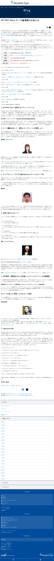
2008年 (3, 475)
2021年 (3, 437)
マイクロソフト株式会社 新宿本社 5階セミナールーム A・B (28, 55)
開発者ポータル (5, 522)
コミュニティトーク (5, 411)
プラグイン (3, 408)
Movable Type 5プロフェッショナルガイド (37, 323)
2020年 (3, 440)
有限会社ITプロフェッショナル (24, 259)
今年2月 (9, 34)
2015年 (3, 455)
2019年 (3, 443)
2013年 (3, 461)
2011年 (3, 467)
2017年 (3, 449)
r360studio (8, 139)
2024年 (3, 428)
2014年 (3, 458)
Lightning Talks (9, 99)
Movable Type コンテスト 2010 (18, 40)
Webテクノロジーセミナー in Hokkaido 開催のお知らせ (19, 395)
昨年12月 (4, 34)
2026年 (3, 422)
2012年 (3, 464)
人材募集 (3, 510)
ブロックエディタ (5, 405)
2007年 (3, 478)
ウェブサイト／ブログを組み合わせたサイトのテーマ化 (19, 82)
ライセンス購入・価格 (5, 544)
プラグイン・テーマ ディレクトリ (7, 530)
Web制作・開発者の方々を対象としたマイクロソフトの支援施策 (21, 90)
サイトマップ (4, 503)
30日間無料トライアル (5, 546)
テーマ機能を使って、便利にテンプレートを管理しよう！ (19, 77)
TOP (2, 7)
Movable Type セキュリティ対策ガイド (10, 527)
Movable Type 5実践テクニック (13, 272)
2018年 (3, 446)
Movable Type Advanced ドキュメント (10, 520)
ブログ (5, 7)
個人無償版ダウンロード (6, 549)
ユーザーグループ (5, 498)
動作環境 (4, 525)
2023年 (3, 431)
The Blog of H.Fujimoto (36, 209)
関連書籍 (4, 497)
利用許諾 (4, 539)
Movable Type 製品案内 (6, 543)
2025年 (3, 425)
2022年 (3, 434)
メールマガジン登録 (5, 508)
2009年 (3, 472)
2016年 (3, 452)
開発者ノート (4, 414)
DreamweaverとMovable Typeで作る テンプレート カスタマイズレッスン (23, 170)
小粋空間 (16, 318)
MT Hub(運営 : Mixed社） (6, 532)
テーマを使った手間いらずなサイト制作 (15, 94)
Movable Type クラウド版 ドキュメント (10, 519)
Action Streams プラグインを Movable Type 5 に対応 (19, 393)
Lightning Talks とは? (30, 49)
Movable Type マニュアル (7, 517)
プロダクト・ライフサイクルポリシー (9, 500)
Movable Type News (5, 507)
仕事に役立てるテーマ (11, 84)
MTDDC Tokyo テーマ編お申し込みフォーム (11, 385)
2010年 (3, 469)
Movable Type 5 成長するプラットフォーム (16, 72)
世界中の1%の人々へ (36, 272)
